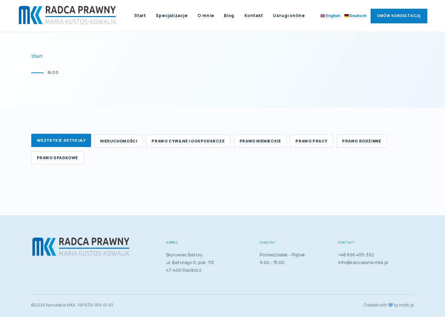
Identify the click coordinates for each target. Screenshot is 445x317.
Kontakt (253, 15)
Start (140, 15)
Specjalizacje (172, 15)
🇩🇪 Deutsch (355, 15)
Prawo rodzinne (361, 141)
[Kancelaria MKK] (68, 16)
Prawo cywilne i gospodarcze (188, 141)
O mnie (205, 15)
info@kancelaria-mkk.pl (363, 262)
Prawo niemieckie (260, 141)
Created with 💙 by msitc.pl (389, 305)
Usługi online (289, 15)
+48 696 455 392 (356, 255)
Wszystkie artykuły (61, 140)
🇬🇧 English (330, 15)
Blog (229, 15)
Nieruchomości (118, 141)
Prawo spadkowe (57, 157)
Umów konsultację (399, 15)
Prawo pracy (311, 141)
